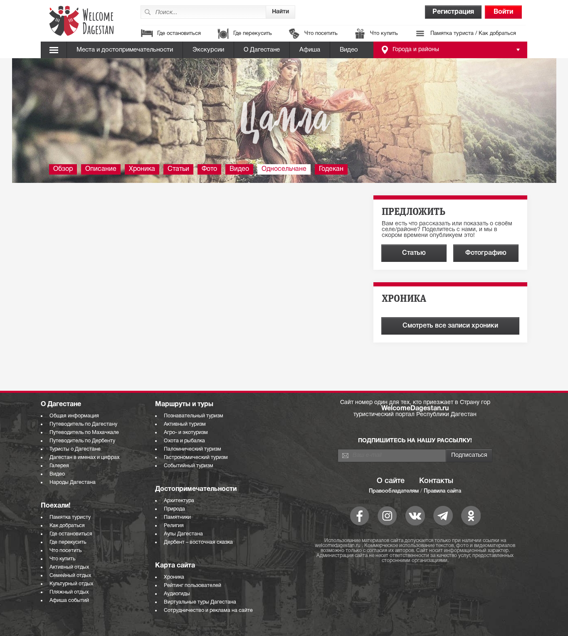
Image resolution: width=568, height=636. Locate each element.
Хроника (142, 169)
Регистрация (453, 12)
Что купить (384, 33)
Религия (174, 525)
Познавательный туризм (193, 416)
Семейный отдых (70, 575)
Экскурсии (208, 50)
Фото (209, 169)
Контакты (436, 481)
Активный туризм (185, 424)
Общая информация (74, 416)
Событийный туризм (188, 465)
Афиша (309, 50)
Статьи (178, 169)
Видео (349, 50)
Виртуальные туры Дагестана (200, 602)
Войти (503, 12)
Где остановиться (179, 33)
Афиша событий (69, 600)
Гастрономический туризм (196, 457)
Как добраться (67, 525)
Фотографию (485, 253)
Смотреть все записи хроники (450, 326)
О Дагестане (262, 50)
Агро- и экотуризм (186, 432)
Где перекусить (252, 33)
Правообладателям (394, 491)
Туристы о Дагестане (75, 449)
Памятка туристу (70, 517)
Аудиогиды (177, 594)
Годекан (331, 169)
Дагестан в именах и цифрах (84, 457)
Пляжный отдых (69, 592)
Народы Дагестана (72, 482)
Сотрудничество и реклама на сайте (208, 610)
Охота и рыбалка (184, 441)
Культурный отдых (71, 584)
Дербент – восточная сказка (198, 542)
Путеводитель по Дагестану (83, 424)
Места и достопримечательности (125, 50)
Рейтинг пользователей (192, 585)
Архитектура (179, 500)
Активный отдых (69, 567)
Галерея (59, 465)
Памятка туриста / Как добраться (473, 33)
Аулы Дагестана (183, 534)
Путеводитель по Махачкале (84, 432)
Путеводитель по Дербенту (82, 441)
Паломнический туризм (192, 449)
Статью (414, 253)
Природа (174, 509)
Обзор (63, 169)
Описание (100, 169)
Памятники (177, 517)
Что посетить (321, 33)
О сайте (391, 481)
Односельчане (284, 169)
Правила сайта (442, 491)
